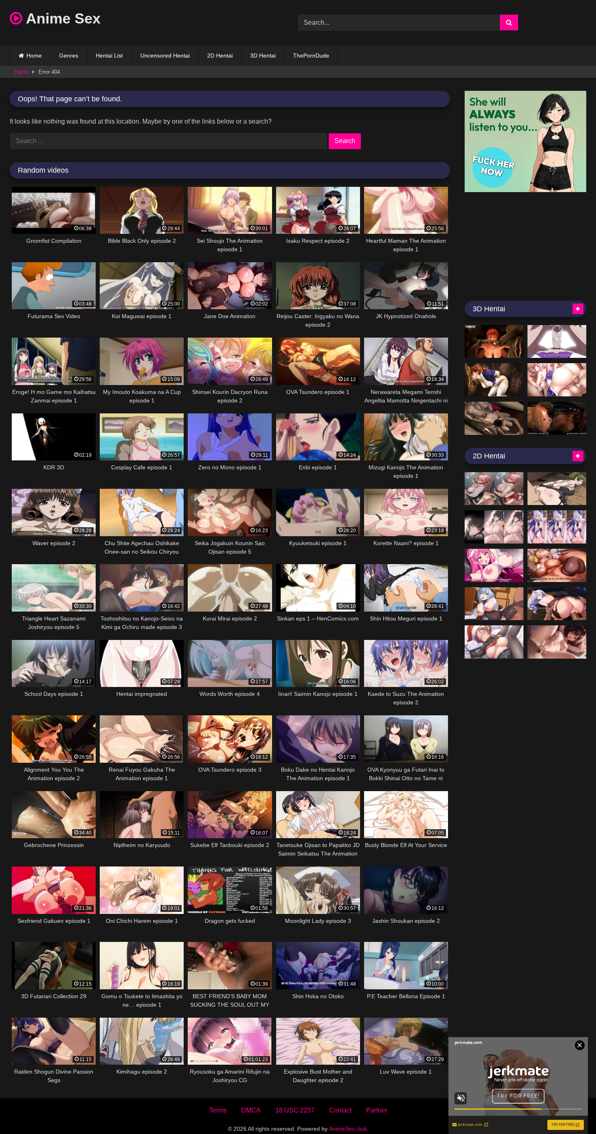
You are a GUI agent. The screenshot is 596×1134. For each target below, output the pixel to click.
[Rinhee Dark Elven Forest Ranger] (556, 565)
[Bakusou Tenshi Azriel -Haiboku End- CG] (494, 565)
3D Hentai (263, 55)
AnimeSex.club (348, 1128)
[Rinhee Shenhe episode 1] (556, 603)
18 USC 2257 (295, 1110)
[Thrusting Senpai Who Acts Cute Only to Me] (494, 642)
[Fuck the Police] (556, 418)
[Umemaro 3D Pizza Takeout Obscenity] (494, 418)
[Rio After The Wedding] (494, 526)
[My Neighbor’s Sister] (556, 642)
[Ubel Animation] (556, 488)
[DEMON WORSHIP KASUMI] (494, 341)
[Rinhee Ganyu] (494, 603)
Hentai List (109, 55)
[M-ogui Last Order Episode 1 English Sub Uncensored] (556, 341)
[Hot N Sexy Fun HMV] (556, 379)
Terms (218, 1110)
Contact (340, 1110)
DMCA (251, 1110)
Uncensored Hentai (165, 55)
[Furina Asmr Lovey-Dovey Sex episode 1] (556, 526)
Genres (68, 55)
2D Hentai (220, 55)
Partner (376, 1110)
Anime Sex (61, 18)
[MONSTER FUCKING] (494, 379)
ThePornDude (311, 55)
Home (34, 55)
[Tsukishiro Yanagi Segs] (494, 488)
